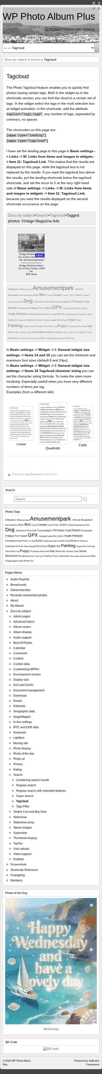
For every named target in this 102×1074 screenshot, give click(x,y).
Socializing (58, 332)
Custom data (21, 664)
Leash (76, 314)
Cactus (49, 295)
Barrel (23, 295)
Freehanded (23, 308)
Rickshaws (72, 326)
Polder (40, 326)
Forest (12, 308)
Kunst (61, 313)
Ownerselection (20, 590)
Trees (89, 332)
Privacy (18, 764)
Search (35, 59)
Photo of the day (23, 753)
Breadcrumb (18, 584)
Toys (76, 332)
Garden (73, 308)
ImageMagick (22, 716)
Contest (86, 295)
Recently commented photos (28, 595)
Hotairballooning (35, 314)
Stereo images (22, 827)
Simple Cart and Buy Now (29, 811)
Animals (79, 289)
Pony (51, 326)
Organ (72, 320)
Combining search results (32, 780)
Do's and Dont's (23, 685)
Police (45, 326)
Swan (66, 332)
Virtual (67, 338)
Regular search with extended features (41, 790)
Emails (17, 701)
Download (20, 695)
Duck (48, 302)
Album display (22, 632)
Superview (20, 833)
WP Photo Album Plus (49, 16)
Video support (22, 854)
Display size (21, 679)
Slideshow (20, 817)
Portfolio (18, 859)
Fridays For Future (40, 308)
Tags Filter (22, 806)
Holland (21, 314)
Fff (73, 301)
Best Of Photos (22, 642)
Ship (89, 326)
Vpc (72, 338)
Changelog (17, 875)
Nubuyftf (53, 320)
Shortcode (13, 332)
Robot (80, 326)
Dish (21, 302)
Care (71, 295)
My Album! (17, 605)
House (47, 314)
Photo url (19, 759)
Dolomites (39, 302)
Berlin (36, 295)
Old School (62, 320)
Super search (24, 796)
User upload (21, 848)
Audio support (22, 637)
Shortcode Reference (24, 870)
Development (13, 302)
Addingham (14, 289)
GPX (57, 307)
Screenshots (18, 864)
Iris (52, 314)
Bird (42, 295)
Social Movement (42, 332)
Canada (57, 294)
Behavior (29, 295)
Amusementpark (54, 288)
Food (86, 301)
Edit (53, 302)
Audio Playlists (19, 579)
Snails (29, 332)
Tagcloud (57, 215)
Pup (55, 326)
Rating (17, 769)
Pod (35, 326)
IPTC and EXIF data (26, 727)
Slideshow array (23, 822)
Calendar (19, 648)
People (26, 326)
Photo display (22, 748)
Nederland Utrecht (35, 320)
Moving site (20, 743)
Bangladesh (14, 295)
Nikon (47, 320)
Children (78, 295)
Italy (55, 314)
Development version (27, 674)
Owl (79, 320)
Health (12, 313)
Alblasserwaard (26, 289)
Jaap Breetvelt (32, 474)
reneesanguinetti (31, 262)
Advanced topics (24, 621)
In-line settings (22, 722)
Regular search (26, 785)
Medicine (13, 320)
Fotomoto (19, 706)
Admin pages (21, 616)
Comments (20, 653)
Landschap (69, 314)
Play (31, 326)
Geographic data (24, 711)
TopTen (18, 843)
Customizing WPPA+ (26, 669)
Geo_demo (82, 308)
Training (82, 332)
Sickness (23, 332)
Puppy (62, 326)
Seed (85, 326)
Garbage (66, 308)
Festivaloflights (63, 302)
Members (16, 880)
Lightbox (18, 737)
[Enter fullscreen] (96, 6)
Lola (81, 314)
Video (43, 338)
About (14, 600)
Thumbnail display (25, 838)
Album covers (22, 627)
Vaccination (25, 338)
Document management (28, 690)
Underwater (14, 338)
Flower (79, 301)
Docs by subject (16, 59)
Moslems (22, 320)
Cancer (65, 295)
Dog (28, 300)
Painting (15, 325)
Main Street (87, 314)
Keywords (19, 732)
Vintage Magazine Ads (55, 338)
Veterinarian (35, 338)
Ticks (71, 332)
